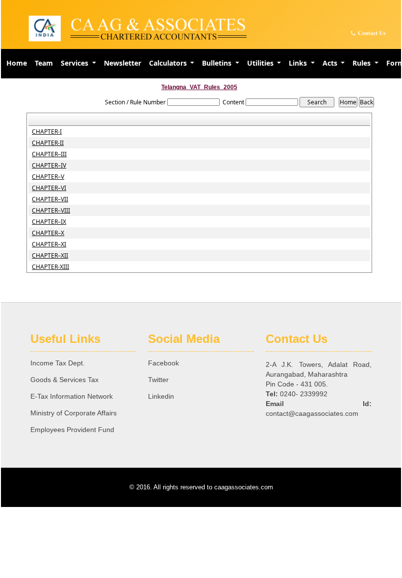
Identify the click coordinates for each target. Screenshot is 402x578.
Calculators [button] (169, 63)
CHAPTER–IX (49, 222)
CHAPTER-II (48, 143)
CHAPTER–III (49, 154)
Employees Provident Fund (72, 429)
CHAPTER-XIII (50, 267)
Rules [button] (362, 63)
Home (16, 63)
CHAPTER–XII (50, 256)
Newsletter (122, 63)
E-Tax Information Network (71, 396)
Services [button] (75, 63)
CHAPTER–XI (49, 244)
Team (44, 63)
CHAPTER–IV (49, 165)
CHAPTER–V (48, 177)
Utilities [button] (261, 63)
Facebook (163, 363)
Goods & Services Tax (64, 379)
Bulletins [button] (217, 63)
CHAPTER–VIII (51, 211)
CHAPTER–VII (50, 199)
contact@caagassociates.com (312, 413)
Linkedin (161, 396)
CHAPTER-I (47, 132)
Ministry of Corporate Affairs (73, 412)
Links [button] (299, 63)
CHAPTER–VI (49, 188)
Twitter (158, 379)
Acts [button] (331, 63)
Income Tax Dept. (57, 363)
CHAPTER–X (48, 233)
